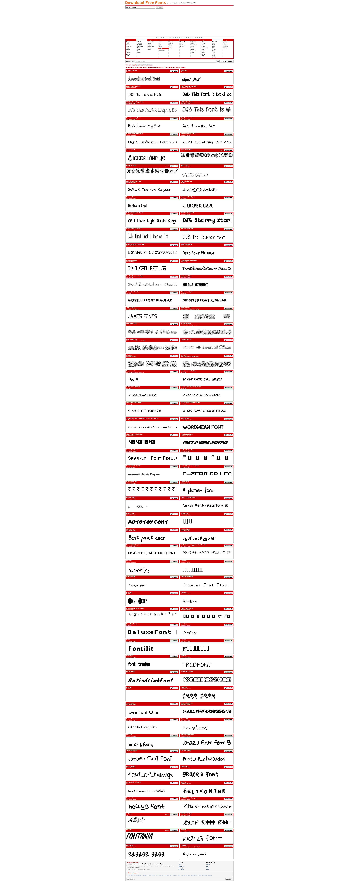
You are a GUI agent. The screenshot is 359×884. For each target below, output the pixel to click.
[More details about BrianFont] (152, 569)
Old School (128, 46)
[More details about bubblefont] (206, 569)
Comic (127, 43)
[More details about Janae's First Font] (152, 758)
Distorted (128, 52)
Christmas (225, 46)
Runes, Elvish (205, 48)
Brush (192, 46)
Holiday (225, 40)
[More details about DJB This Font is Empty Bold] (152, 110)
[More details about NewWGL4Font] (152, 505)
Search (160, 7)
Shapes (203, 55)
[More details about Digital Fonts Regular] (206, 616)
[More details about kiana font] (206, 837)
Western (128, 49)
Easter (224, 43)
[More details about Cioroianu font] (152, 584)
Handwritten (193, 44)
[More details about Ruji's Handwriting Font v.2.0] (152, 142)
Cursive (161, 875)
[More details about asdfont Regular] (206, 537)
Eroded (127, 51)
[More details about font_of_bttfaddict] (206, 758)
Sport (213, 44)
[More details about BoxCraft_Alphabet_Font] (152, 553)
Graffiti (192, 49)
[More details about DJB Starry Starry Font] (206, 221)
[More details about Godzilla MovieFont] (206, 284)
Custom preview (130, 61)
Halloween (225, 44)
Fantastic (204, 51)
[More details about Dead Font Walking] (206, 252)
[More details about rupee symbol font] (152, 490)
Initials (138, 49)
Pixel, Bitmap (161, 50)
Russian (149, 48)
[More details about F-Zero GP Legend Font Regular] (206, 474)
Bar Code (214, 41)
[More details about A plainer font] (206, 490)
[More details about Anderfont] (152, 820)
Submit (230, 61)
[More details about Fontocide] (206, 648)
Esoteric (203, 49)
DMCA (207, 867)
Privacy (208, 869)
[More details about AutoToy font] (152, 521)
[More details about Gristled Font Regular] (152, 300)
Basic (181, 40)
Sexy (213, 52)
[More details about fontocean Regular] (152, 268)
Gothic (171, 40)
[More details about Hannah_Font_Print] (152, 727)
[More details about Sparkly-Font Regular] (152, 458)
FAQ (207, 866)
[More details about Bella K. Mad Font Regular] (152, 189)
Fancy (127, 40)
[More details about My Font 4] (206, 363)
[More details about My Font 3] (152, 363)
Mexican (150, 44)
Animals (203, 43)
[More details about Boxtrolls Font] (152, 205)
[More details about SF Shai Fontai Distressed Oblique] (206, 395)
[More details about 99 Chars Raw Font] (206, 347)
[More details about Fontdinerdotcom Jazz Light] (152, 284)
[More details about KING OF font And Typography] (206, 806)
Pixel (179, 875)
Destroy (128, 54)
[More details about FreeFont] (152, 695)
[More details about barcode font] (206, 521)
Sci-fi (159, 44)
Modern (171, 43)
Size (218, 61)
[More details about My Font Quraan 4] (206, 331)
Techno (160, 40)
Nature (213, 43)
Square (160, 41)
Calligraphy (193, 41)
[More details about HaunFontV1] (206, 727)
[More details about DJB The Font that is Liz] (152, 94)
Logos (213, 50)
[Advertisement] (179, 22)
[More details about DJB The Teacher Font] (206, 236)
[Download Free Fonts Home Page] (145, 2)
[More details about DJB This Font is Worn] (206, 110)
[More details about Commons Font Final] (206, 584)
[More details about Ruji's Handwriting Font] (152, 126)
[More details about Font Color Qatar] (152, 171)
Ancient (203, 46)
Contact (208, 864)
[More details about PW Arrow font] (152, 379)
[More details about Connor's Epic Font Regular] (152, 442)
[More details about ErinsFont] (206, 632)
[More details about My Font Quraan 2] (152, 331)
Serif (181, 43)
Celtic (170, 44)
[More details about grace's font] (206, 774)
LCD (159, 43)
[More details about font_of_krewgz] (152, 774)
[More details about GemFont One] (152, 711)
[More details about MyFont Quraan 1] (206, 316)
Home (180, 864)
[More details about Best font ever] (152, 537)
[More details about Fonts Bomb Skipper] (206, 442)
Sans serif (182, 41)
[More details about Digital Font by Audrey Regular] (152, 616)
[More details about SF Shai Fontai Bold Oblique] (206, 379)
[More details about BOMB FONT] (206, 173)
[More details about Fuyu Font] (206, 695)
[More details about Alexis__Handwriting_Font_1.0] (206, 505)
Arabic (149, 43)
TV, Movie (214, 49)
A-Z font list (181, 869)
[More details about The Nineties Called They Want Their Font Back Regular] (152, 426)
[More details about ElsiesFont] (206, 600)
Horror (127, 55)
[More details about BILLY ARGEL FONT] (206, 189)
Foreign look (151, 40)
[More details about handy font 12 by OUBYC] (152, 790)
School (192, 43)
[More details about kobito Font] (152, 853)
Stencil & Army (194, 875)
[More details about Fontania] (152, 836)
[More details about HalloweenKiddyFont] (206, 711)
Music (213, 55)
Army (213, 53)
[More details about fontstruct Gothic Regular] (152, 474)
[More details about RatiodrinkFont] (152, 679)
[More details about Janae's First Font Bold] (206, 743)
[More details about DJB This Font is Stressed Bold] (152, 252)
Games (203, 54)
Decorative (139, 43)
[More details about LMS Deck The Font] (206, 822)
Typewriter (139, 44)
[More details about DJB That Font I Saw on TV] (152, 236)
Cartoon (128, 41)
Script (192, 40)
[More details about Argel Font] (206, 78)
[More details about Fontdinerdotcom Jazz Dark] (206, 268)
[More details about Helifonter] (206, 790)
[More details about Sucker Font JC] (152, 157)
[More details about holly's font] (152, 806)
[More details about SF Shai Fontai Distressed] (152, 410)
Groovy (128, 44)
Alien (203, 41)
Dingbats (204, 40)
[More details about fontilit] (152, 648)
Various (138, 52)
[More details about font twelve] (152, 664)
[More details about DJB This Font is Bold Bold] (206, 94)
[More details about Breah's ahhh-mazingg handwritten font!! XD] (206, 553)
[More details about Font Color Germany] (206, 155)
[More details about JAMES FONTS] (152, 316)
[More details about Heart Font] (152, 743)
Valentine (225, 41)
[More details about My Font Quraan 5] (152, 347)
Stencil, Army (140, 46)
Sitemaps (181, 867)
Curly (127, 48)
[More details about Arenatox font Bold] (152, 78)
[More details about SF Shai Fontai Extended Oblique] (206, 410)
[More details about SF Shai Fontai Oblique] (152, 395)
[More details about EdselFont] (152, 600)
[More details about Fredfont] (206, 664)
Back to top (228, 879)
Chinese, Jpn (151, 41)
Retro (138, 47)
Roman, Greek (151, 46)
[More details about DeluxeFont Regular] (152, 632)
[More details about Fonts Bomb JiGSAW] (206, 679)
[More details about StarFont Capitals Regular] (206, 458)
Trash (192, 48)
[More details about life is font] (206, 853)
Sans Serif (130, 875)
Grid (138, 50)
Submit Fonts (182, 866)
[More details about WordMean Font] (206, 426)
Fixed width (182, 44)
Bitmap (160, 48)
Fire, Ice (139, 41)
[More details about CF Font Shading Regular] (206, 205)
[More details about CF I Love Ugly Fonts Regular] (152, 221)
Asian (203, 44)
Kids (213, 47)
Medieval (171, 41)
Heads (213, 46)
